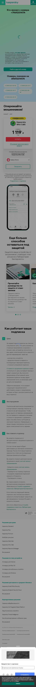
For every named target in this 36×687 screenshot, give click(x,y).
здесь (17, 681)
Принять (18, 683)
